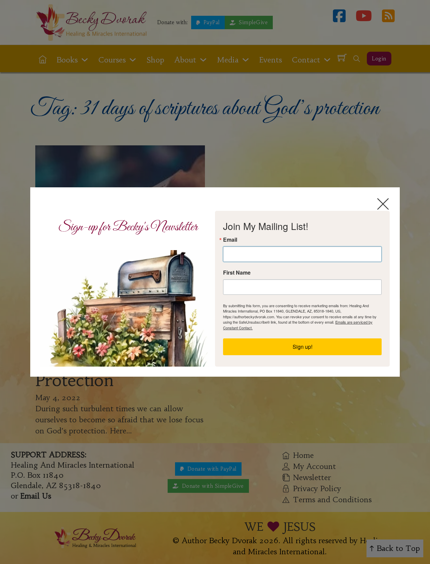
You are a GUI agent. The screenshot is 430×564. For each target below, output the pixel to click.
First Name (237, 272)
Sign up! (302, 346)
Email (230, 239)
